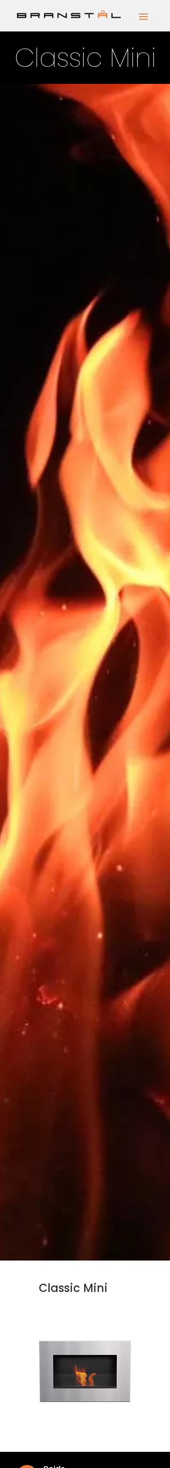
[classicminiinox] (85, 1414)
